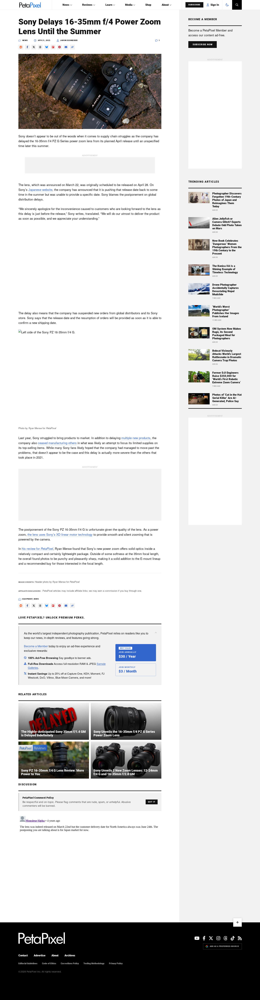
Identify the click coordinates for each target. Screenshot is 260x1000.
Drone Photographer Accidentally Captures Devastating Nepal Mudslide (225, 289)
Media (128, 4)
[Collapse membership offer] (156, 632)
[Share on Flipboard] (53, 47)
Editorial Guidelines (27, 963)
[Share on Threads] (40, 47)
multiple (126, 438)
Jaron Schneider (69, 40)
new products (141, 438)
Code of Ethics (49, 963)
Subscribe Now (203, 44)
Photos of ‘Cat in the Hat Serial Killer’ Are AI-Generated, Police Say (227, 398)
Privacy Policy (116, 963)
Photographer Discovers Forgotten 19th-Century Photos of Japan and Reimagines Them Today (227, 200)
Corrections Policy (70, 963)
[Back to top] (237, 922)
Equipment (27, 599)
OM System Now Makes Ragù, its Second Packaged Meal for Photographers (226, 333)
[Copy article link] (72, 47)
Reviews (87, 4)
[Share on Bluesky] (46, 47)
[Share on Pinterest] (59, 47)
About (165, 4)
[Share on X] (33, 47)
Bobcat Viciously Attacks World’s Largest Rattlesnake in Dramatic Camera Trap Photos (226, 355)
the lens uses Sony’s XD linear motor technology (60, 534)
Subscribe (194, 5)
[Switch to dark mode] (227, 5)
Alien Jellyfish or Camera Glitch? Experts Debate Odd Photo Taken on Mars (227, 223)
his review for (37, 548)
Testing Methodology (93, 963)
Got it (151, 802)
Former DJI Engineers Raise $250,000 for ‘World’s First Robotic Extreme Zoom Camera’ (226, 377)
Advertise (39, 955)
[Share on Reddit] (20, 47)
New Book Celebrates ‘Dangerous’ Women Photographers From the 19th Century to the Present (227, 247)
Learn (108, 4)
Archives (70, 955)
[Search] (237, 5)
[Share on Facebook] (27, 47)
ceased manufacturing (52, 443)
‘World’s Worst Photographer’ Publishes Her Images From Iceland (225, 311)
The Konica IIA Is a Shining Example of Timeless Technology (225, 269)
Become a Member (36, 646)
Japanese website (40, 189)
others (72, 443)
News (66, 4)
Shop (148, 4)
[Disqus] (89, 859)
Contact (23, 955)
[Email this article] (65, 47)
